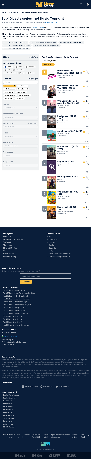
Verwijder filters (33, 57)
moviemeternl (48, 386)
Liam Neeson (9, 92)
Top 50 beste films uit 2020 (12, 316)
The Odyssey (7, 245)
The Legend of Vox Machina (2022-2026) (68, 102)
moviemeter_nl (63, 386)
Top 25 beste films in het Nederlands (16, 325)
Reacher (52, 245)
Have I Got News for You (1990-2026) (67, 86)
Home (4, 12)
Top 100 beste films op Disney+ (14, 310)
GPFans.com (7, 404)
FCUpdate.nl (7, 401)
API (89, 436)
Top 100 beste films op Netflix (13, 307)
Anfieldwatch (8, 424)
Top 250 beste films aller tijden (14, 290)
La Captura (7, 236)
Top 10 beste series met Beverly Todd (15, 42)
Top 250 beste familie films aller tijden (16, 299)
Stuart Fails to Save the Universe (60, 254)
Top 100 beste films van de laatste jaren (17, 305)
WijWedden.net (8, 418)
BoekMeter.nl (8, 412)
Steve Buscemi (23, 89)
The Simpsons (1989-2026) (68, 193)
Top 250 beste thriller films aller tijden (16, 296)
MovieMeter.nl (8, 407)
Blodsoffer (52, 248)
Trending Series (53, 234)
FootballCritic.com (9, 398)
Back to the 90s (8, 254)
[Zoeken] (81, 4)
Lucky (51, 251)
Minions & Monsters (10, 248)
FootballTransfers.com (11, 395)
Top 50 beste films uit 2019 (12, 322)
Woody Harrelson (10, 95)
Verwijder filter (51, 60)
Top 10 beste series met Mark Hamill (71, 42)
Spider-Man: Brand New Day (13, 239)
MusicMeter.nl (8, 409)
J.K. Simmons (21, 92)
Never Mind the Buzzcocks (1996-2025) (69, 71)
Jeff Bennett (20, 98)
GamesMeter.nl (8, 415)
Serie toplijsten (13, 12)
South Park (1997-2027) (69, 131)
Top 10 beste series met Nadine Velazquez (16, 45)
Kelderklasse (7, 421)
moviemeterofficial (31, 386)
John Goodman (10, 89)
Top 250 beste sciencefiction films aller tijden (19, 293)
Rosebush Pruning (9, 257)
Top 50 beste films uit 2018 (12, 319)
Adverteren (27, 435)
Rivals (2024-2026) (67, 176)
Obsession (7, 251)
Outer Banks (53, 239)
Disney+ (9, 67)
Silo (50, 236)
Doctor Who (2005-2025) (67, 208)
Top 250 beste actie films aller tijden (15, 302)
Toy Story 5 (7, 242)
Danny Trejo (8, 98)
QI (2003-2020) (65, 161)
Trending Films (8, 234)
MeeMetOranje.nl (9, 427)
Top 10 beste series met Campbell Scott (46, 45)
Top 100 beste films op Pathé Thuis (15, 313)
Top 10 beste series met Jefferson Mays (43, 42)
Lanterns (52, 242)
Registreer (4, 435)
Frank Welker (23, 86)
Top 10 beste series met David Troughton (16, 49)
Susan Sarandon (24, 95)
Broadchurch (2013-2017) (67, 147)
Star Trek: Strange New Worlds (59, 257)
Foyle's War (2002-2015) (67, 117)
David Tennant (51, 22)
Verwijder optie (33, 123)
